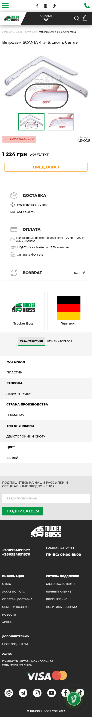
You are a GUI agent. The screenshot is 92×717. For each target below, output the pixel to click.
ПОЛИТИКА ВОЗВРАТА (61, 607)
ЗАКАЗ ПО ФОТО (13, 591)
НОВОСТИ (9, 614)
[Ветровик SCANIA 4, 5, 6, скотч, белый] (46, 83)
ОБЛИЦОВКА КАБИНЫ (13, 32)
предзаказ (46, 167)
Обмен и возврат (15, 607)
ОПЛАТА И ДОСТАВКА (17, 599)
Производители (15, 644)
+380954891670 (16, 554)
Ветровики (31, 32)
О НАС (6, 583)
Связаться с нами (60, 583)
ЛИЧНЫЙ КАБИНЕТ (59, 591)
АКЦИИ (7, 622)
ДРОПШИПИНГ (56, 599)
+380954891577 (16, 550)
